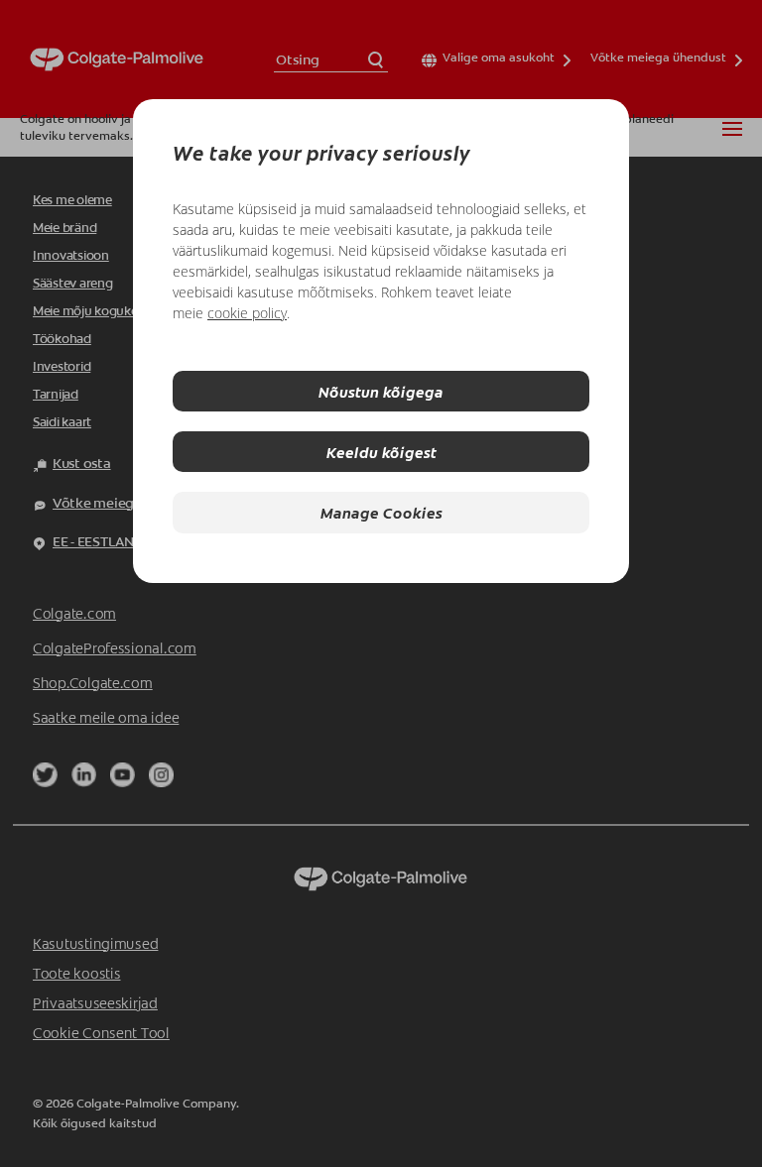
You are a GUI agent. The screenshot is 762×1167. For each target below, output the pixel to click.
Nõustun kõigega (381, 391)
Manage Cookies (381, 512)
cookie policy (247, 312)
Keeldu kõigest (381, 451)
